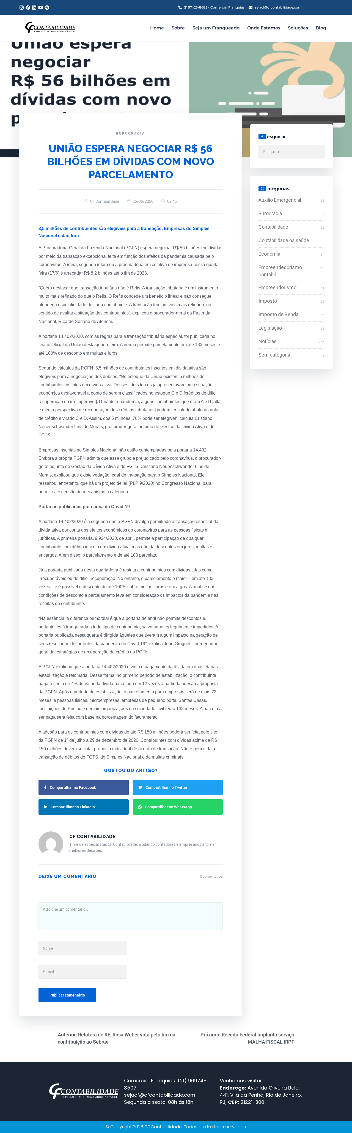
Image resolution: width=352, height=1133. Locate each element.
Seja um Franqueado (216, 28)
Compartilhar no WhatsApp (168, 807)
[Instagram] (21, 7)
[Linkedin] (34, 7)
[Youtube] (40, 7)
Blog (321, 28)
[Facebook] (28, 7)
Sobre (178, 28)
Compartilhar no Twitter (166, 787)
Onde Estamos (263, 28)
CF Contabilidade (104, 201)
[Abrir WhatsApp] (338, 1119)
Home (157, 28)
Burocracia (130, 133)
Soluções (298, 28)
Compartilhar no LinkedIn (73, 807)
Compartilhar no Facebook (73, 787)
